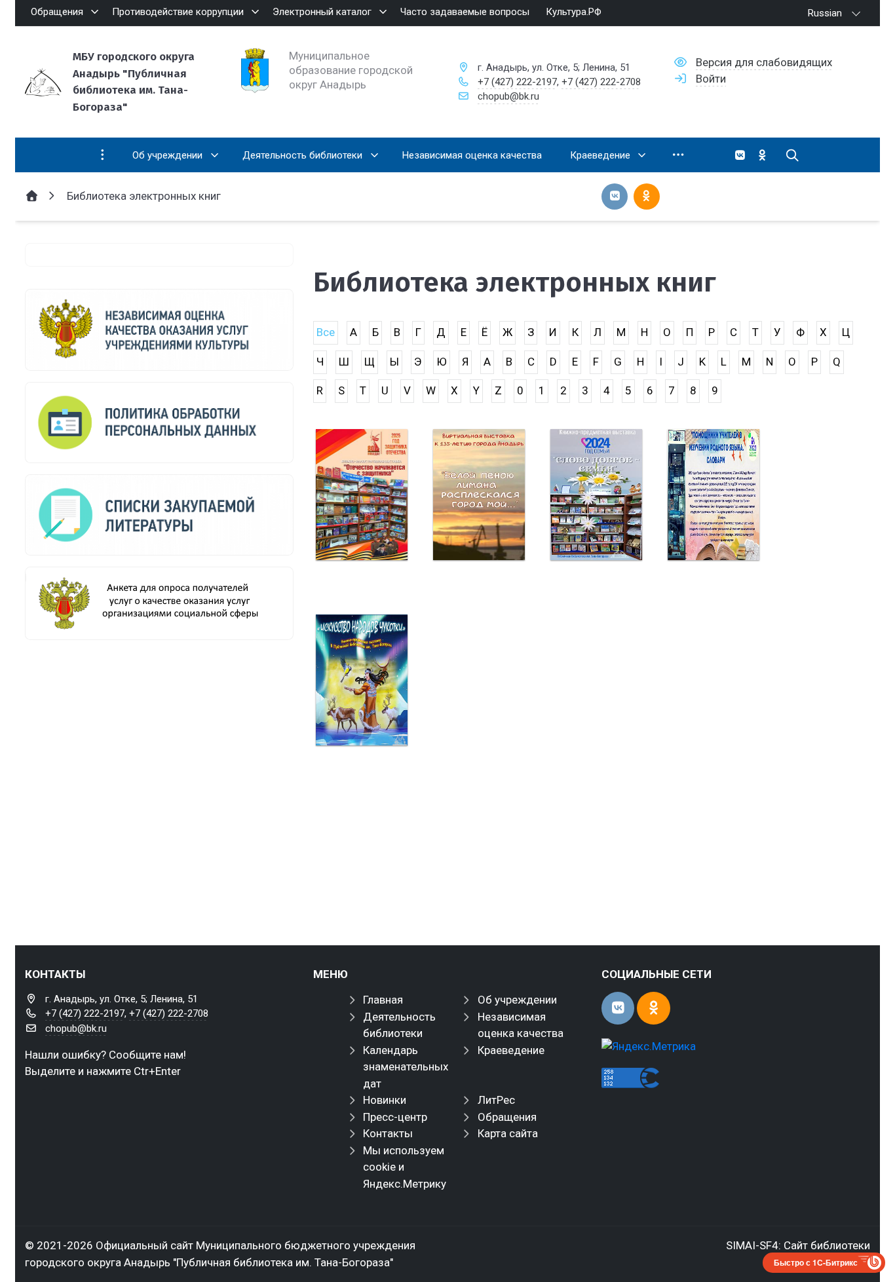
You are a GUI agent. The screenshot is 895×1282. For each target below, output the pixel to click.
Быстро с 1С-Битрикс (816, 1262)
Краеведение (511, 1050)
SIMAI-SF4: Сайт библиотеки (798, 1245)
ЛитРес (496, 1099)
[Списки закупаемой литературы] (159, 515)
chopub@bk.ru (508, 96)
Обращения (507, 1116)
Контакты (388, 1133)
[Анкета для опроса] (159, 603)
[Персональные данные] (159, 422)
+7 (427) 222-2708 (601, 82)
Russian (825, 13)
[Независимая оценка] (159, 329)
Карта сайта (508, 1133)
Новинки (384, 1099)
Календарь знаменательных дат (405, 1067)
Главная (383, 999)
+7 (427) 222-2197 (517, 82)
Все (325, 332)
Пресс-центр (395, 1116)
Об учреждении (517, 999)
